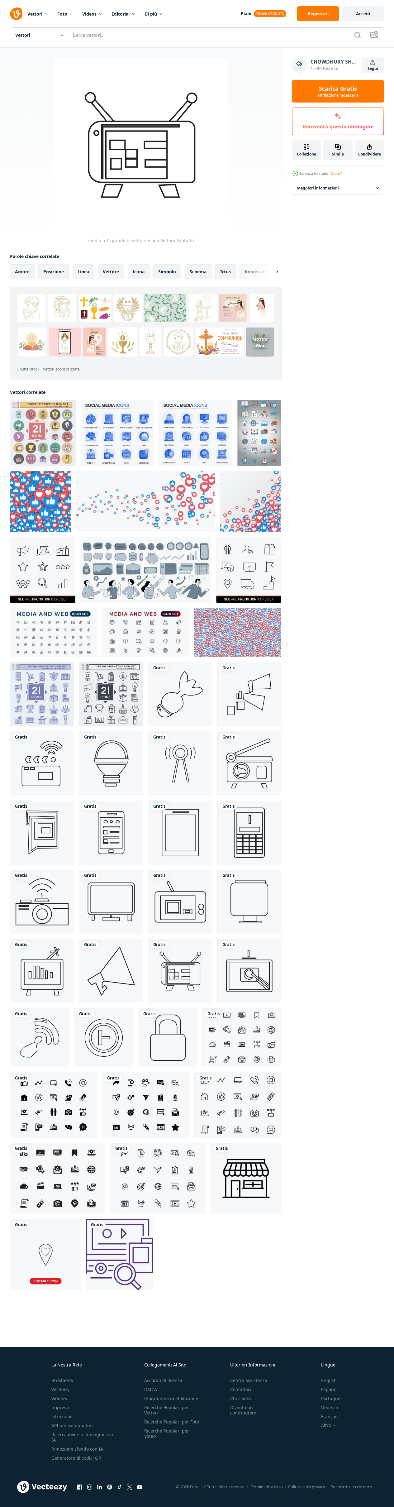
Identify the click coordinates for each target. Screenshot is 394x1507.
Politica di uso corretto (351, 1487)
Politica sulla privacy (306, 1487)
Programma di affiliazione (171, 1398)
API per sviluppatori (72, 1425)
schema (198, 272)
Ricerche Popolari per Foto (171, 1422)
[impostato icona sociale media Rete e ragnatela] (241, 1037)
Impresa (60, 1407)
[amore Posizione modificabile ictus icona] (45, 1254)
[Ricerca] (357, 35)
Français (330, 1416)
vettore (111, 272)
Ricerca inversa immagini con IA (82, 1437)
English (329, 1380)
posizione (53, 272)
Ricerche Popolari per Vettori (166, 1410)
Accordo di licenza (163, 1380)
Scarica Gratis (337, 91)
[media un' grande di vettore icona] (180, 694)
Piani (246, 14)
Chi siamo (240, 1398)
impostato (255, 272)
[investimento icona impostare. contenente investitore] (145, 570)
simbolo (167, 272)
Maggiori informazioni (318, 188)
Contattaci (240, 1389)
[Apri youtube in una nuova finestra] (139, 1486)
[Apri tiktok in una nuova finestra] (119, 1486)
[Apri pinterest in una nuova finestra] (109, 1486)
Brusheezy (62, 1380)
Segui (373, 68)
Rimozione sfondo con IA (77, 1449)
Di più (151, 14)
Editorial (121, 14)
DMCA (150, 1389)
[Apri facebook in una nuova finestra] (79, 1486)
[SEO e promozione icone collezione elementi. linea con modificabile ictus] (248, 570)
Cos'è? (336, 173)
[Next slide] (272, 271)
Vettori (34, 14)
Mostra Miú (260, 342)
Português (332, 1398)
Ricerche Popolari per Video (166, 1433)
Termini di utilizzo (267, 1487)
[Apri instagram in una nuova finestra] (89, 1486)
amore (22, 272)
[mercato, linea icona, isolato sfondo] (246, 1178)
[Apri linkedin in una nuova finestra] (99, 1486)
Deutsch (329, 1407)
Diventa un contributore (243, 1410)
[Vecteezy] (16, 13)
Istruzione (62, 1416)
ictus (225, 272)
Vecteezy (60, 1389)
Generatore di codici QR (76, 1458)
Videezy (59, 1398)
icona (139, 272)
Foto (62, 14)
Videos (89, 14)
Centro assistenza (248, 1380)
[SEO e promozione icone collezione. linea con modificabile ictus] (42, 570)
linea (83, 272)
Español (329, 1389)
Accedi (363, 14)
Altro (326, 1425)
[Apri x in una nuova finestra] (129, 1486)
